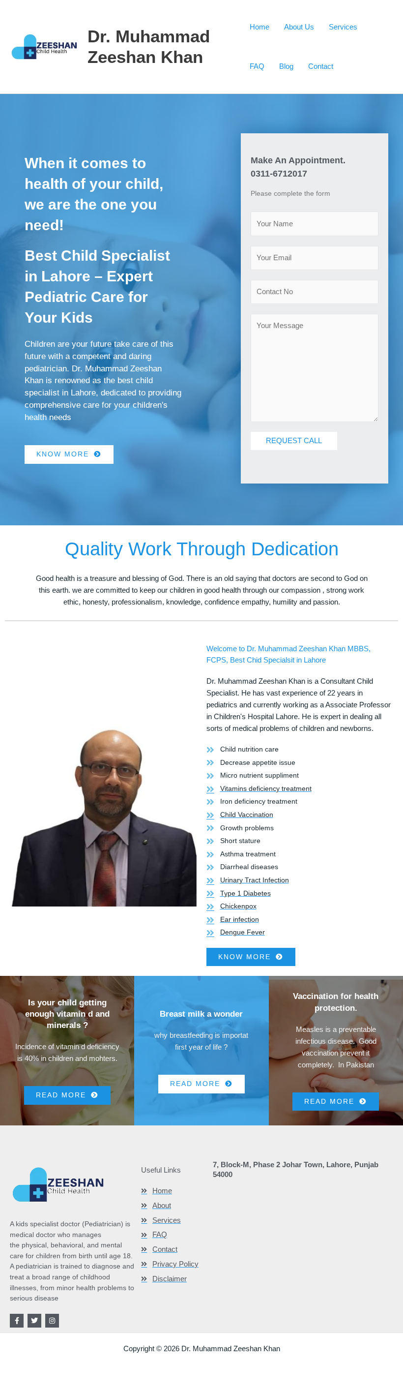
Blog (286, 66)
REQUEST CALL (294, 440)
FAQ (257, 66)
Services (343, 27)
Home (259, 27)
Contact (320, 66)
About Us (299, 27)
